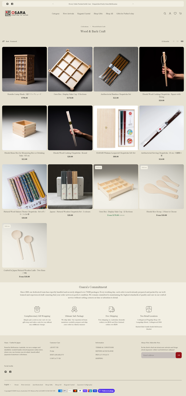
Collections (85, 26)
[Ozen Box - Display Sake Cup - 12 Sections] (116, 186)
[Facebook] (12, 4)
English (6, 384)
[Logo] (16, 13)
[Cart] (180, 13)
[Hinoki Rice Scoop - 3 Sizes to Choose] (161, 186)
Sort (11, 41)
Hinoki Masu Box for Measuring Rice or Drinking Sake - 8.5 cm (24, 154)
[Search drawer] (164, 13)
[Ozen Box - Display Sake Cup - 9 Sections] (70, 69)
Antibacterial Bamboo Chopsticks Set (116, 94)
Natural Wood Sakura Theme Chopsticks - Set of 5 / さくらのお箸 (24, 212)
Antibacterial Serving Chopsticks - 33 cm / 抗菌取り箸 (161, 154)
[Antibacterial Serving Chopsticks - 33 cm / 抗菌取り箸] (161, 128)
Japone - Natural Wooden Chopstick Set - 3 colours (70, 211)
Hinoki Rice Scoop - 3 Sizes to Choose (161, 211)
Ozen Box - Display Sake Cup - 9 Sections (70, 94)
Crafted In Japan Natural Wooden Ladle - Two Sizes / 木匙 (24, 271)
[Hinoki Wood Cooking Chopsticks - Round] (70, 128)
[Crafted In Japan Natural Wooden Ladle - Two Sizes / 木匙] (24, 245)
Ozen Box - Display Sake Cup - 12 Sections (116, 211)
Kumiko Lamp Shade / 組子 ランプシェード (24, 94)
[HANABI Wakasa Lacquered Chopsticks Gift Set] (116, 128)
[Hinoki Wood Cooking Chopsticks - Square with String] (161, 69)
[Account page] (170, 13)
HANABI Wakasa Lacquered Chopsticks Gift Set (115, 153)
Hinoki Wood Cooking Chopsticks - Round (70, 153)
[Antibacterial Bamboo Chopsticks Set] (116, 69)
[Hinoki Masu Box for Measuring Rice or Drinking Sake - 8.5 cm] (24, 128)
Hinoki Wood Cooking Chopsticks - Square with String (162, 95)
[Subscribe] (179, 355)
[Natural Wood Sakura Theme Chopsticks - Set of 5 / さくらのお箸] (24, 186)
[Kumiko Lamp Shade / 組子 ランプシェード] (24, 69)
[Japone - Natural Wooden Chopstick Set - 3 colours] (70, 186)
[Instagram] (7, 4)
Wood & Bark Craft (98, 26)
